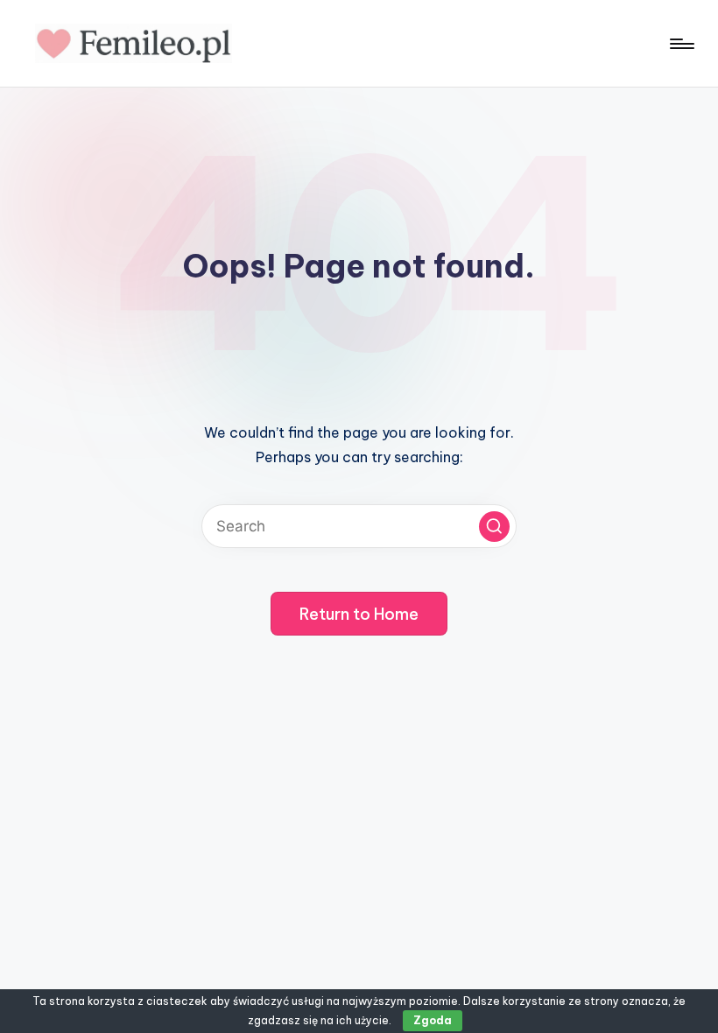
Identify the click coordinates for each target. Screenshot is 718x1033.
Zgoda (432, 1020)
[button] (494, 526)
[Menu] (681, 44)
